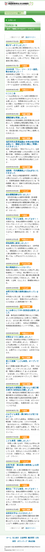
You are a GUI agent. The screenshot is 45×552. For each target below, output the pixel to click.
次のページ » (30, 37)
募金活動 (31, 541)
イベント (31, 29)
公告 (37, 538)
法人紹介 (15, 538)
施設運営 (31, 538)
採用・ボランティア (19, 541)
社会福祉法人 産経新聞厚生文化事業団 (19, 4)
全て (8, 29)
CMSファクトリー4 (17, 550)
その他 (19, 32)
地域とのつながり (19, 29)
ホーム (8, 538)
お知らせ (11, 32)
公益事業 (23, 538)
